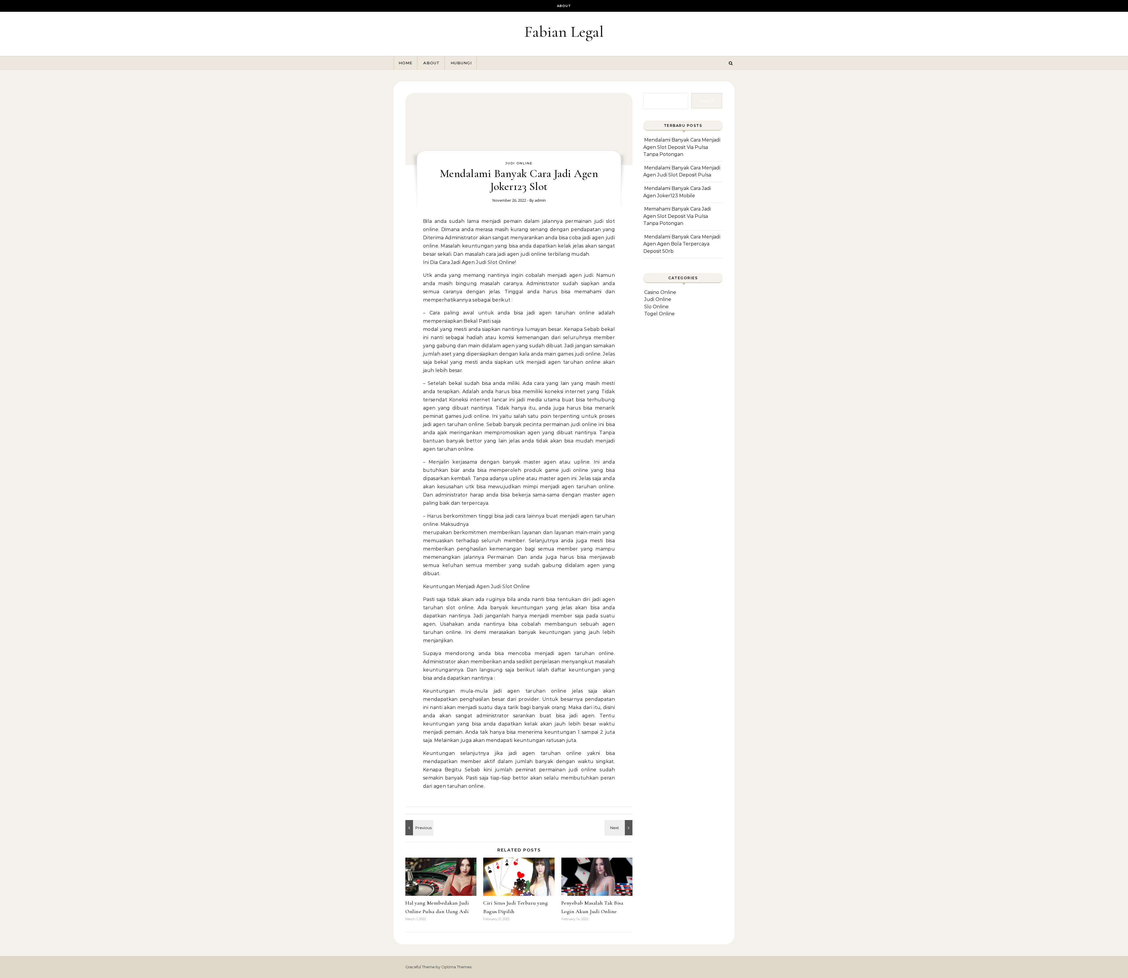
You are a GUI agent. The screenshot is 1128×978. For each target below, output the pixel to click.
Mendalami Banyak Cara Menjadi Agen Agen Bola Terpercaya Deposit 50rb (681, 244)
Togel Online (659, 314)
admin (540, 200)
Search (707, 100)
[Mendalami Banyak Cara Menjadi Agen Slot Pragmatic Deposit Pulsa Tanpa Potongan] (418, 827)
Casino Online (660, 292)
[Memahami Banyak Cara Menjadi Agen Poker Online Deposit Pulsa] (619, 827)
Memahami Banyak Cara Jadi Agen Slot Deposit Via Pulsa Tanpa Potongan (677, 216)
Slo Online (656, 306)
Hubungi (461, 62)
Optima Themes (456, 966)
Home (405, 62)
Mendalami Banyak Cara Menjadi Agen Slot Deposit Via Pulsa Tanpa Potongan (681, 147)
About (564, 6)
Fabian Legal (564, 31)
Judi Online (519, 163)
